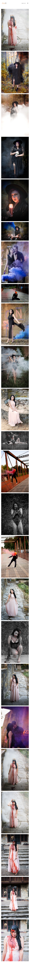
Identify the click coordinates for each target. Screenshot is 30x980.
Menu (24, 3)
